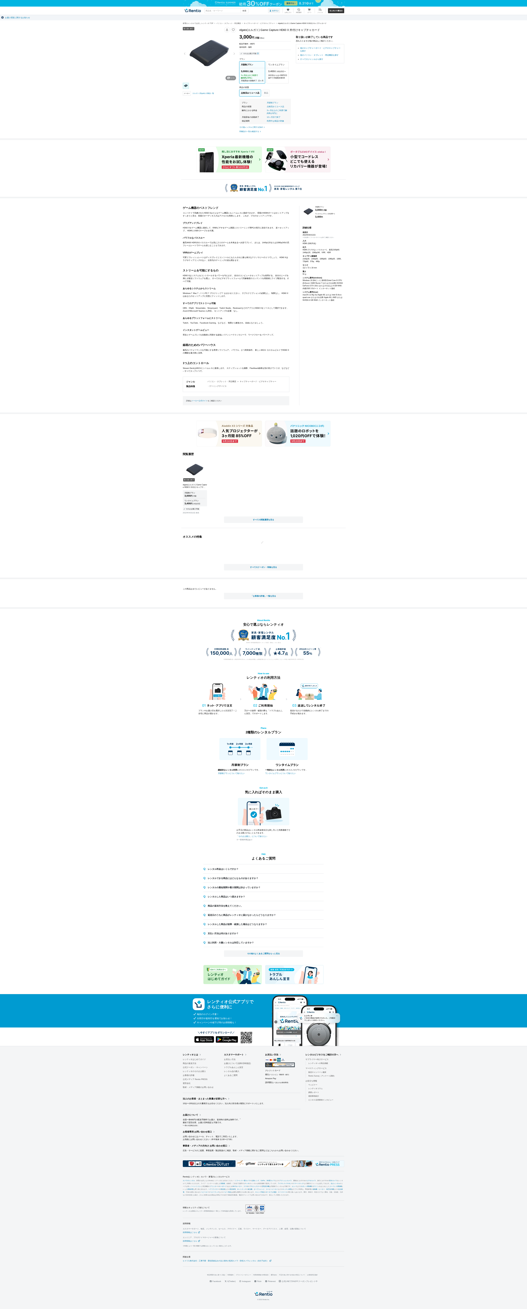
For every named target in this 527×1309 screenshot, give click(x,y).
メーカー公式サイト (199, 401)
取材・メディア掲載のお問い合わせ (198, 1087)
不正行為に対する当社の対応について (292, 1275)
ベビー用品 (227, 1192)
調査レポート (313, 1092)
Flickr (259, 1281)
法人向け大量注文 (336, 11)
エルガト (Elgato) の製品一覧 (203, 93)
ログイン (275, 11)
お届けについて (190, 1115)
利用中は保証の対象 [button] (275, 121)
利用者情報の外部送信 (260, 1275)
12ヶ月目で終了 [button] (274, 117)
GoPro (263, 1180)
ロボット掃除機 (306, 1186)
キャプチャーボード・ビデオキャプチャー (258, 381)
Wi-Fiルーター (237, 1186)
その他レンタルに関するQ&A (251, 127)
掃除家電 (190, 1189)
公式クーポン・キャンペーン (195, 1067)
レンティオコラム (315, 1088)
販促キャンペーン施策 (317, 1072)
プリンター (214, 1186)
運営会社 (186, 1083)
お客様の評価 (188, 1075)
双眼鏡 (223, 1183)
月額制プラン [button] (272, 103)
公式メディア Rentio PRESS (195, 1079)
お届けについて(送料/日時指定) (237, 1063)
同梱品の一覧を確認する (249, 131)
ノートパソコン (195, 1186)
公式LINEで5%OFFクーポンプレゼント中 (300, 1281)
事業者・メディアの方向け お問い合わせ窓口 (205, 1146)
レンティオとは (190, 1054)
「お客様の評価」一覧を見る (263, 596)
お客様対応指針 (312, 1275)
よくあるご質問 (230, 1075)
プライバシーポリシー (243, 1275)
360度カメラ (271, 1180)
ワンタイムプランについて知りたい (280, 773)
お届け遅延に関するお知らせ (17, 17)
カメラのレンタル (189, 1180)
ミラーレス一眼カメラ (242, 1180)
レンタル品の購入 (231, 1071)
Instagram (246, 1281)
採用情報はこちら (190, 1232)
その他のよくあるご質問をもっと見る (263, 953)
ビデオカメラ (311, 1180)
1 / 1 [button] (232, 78)
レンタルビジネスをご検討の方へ (321, 1054)
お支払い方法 (230, 1059)
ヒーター (322, 1189)
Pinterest (271, 1281)
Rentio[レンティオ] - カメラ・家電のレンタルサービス (206, 1177)
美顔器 (223, 1189)
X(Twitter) (231, 1281)
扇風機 (315, 1189)
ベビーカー (204, 1192)
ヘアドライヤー (213, 1189)
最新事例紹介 (313, 1096)
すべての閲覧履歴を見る (263, 520)
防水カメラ (333, 1180)
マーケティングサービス (316, 1068)
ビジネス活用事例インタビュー (320, 1100)
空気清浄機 (265, 1186)
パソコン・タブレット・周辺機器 (221, 381)
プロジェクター (255, 1186)
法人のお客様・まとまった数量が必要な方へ (205, 1098)
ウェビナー (312, 1085)
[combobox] (226, 10)
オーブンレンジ (259, 1189)
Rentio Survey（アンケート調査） (322, 1076)
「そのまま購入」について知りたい (251, 836)
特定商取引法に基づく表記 (216, 1275)
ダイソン (316, 1186)
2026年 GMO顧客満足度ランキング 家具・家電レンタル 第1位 (263, 642)
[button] (227, 30)
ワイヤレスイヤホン (284, 1183)
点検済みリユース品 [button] (275, 106)
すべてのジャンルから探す (311, 59)
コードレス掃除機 (336, 1186)
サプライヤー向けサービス (317, 1059)
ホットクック (241, 1189)
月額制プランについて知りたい (231, 773)
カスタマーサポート (234, 1054)
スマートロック (298, 1183)
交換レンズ (255, 1180)
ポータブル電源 (271, 1192)
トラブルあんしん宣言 (233, 1067)
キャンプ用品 (259, 1192)
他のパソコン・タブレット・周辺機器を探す (319, 55)
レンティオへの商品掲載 (318, 1063)
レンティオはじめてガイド (194, 1059)
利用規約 (231, 1275)
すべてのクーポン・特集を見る (263, 567)
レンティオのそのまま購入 (194, 1071)
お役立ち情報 (311, 1081)
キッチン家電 (286, 1189)
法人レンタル (335, 1183)
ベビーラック (214, 1192)
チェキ (247, 1183)
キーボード (223, 1186)
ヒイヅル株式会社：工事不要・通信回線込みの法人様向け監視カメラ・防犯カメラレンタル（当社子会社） (225, 1261)
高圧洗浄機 (330, 1189)
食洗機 (250, 1189)
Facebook (216, 1281)
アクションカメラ (286, 1180)
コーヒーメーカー (272, 1189)
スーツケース (282, 1192)
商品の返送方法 (189, 1063)
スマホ (246, 1186)
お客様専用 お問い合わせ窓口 (197, 1132)
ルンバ (294, 1186)
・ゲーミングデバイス (217, 386)
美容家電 (233, 1189)
